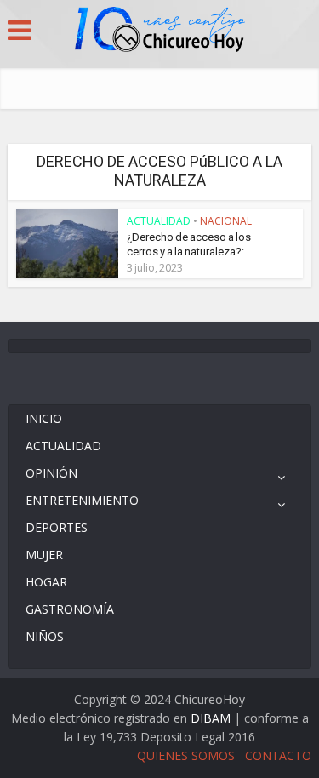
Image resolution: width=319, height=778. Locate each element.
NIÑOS (45, 636)
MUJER (44, 554)
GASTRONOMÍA (70, 609)
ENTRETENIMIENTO (82, 500)
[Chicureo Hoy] (160, 31)
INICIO (44, 418)
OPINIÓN (51, 473)
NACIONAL (226, 221)
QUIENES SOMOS (186, 755)
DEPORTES (57, 527)
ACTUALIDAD (159, 221)
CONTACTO (278, 755)
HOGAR (46, 582)
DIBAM (211, 718)
